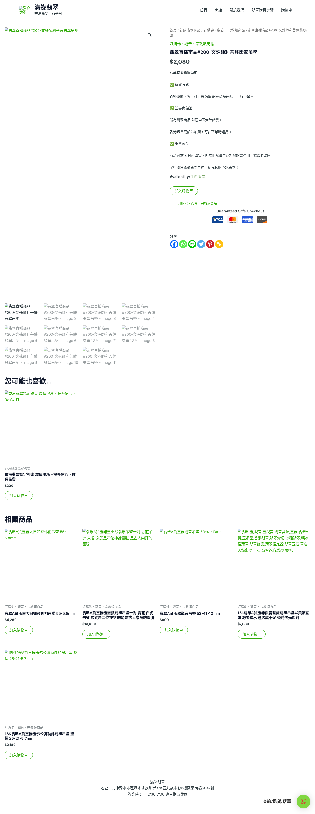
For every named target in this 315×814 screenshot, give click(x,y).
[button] (150, 35)
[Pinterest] (210, 244)
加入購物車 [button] (18, 495)
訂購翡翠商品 (190, 30)
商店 (218, 10)
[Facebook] (174, 244)
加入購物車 (184, 190)
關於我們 (236, 10)
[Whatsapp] (183, 244)
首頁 (203, 10)
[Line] (192, 244)
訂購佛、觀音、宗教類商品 (224, 30)
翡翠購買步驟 (263, 10)
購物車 (286, 10)
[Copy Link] (219, 244)
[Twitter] (201, 244)
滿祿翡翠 (46, 7)
